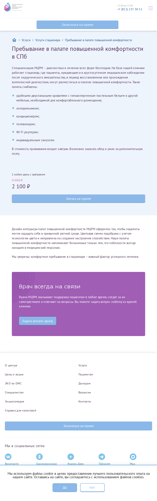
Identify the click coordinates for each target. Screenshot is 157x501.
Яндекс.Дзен (75, 464)
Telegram (104, 464)
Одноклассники (46, 464)
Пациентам (85, 374)
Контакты (84, 401)
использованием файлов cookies (119, 477)
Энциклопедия (14, 401)
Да (65, 487)
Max (132, 464)
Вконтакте (12, 464)
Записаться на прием (77, 25)
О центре (11, 365)
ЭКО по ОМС (13, 383)
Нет (92, 487)
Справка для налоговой (20, 410)
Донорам (84, 383)
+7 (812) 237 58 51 (129, 9)
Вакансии (84, 392)
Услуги (82, 365)
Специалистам (14, 392)
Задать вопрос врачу (37, 321)
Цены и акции (14, 374)
